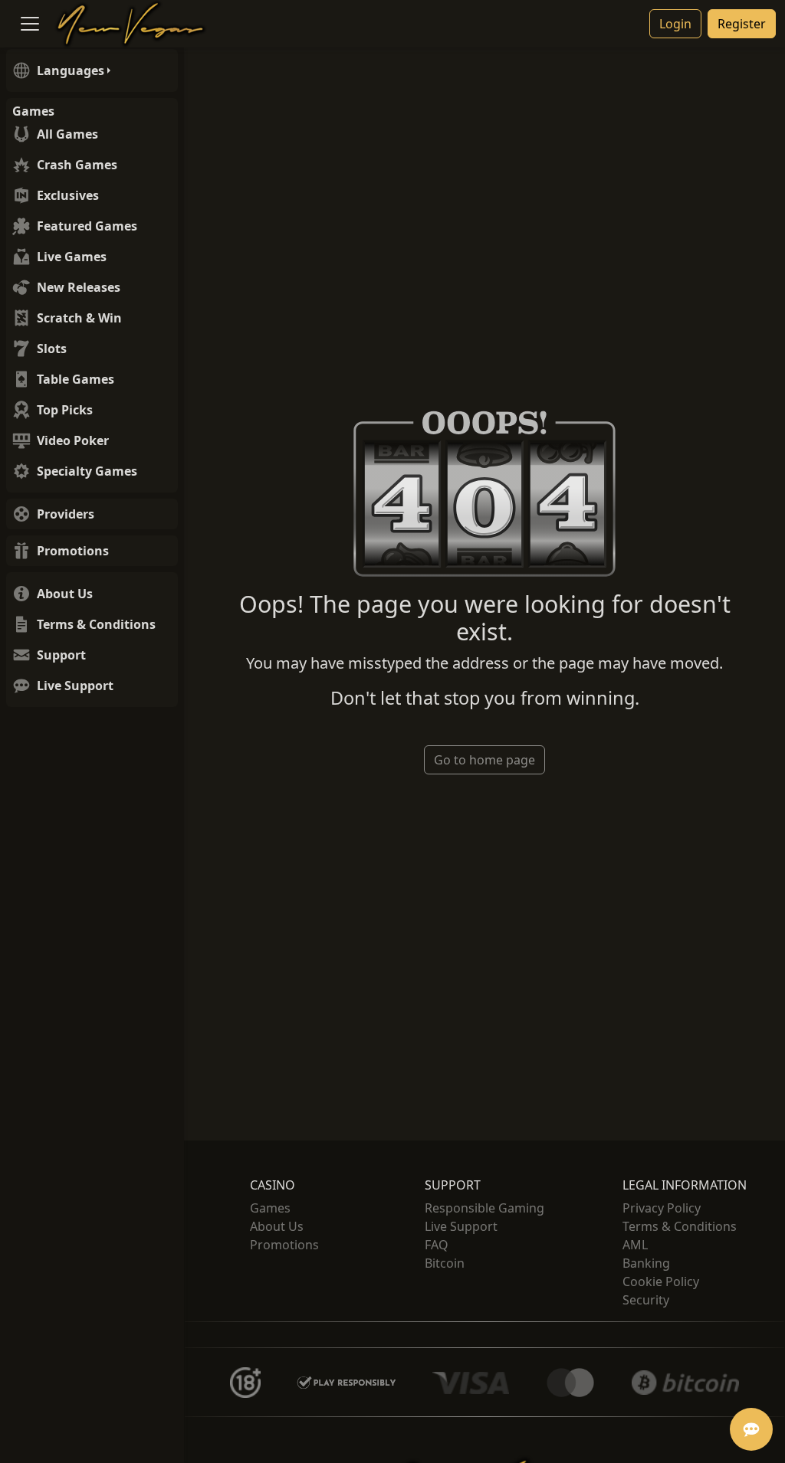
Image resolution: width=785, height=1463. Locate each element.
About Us (277, 1226)
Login (675, 23)
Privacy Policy (661, 1208)
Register (742, 23)
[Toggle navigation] (30, 23)
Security (645, 1299)
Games (270, 1208)
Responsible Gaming (484, 1208)
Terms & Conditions (679, 1226)
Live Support (461, 1226)
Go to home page (484, 759)
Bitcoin (445, 1263)
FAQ (436, 1244)
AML (635, 1244)
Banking (646, 1263)
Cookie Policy (660, 1281)
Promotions (284, 1244)
